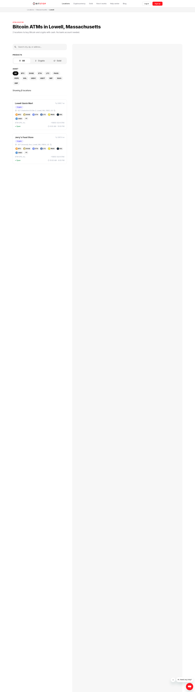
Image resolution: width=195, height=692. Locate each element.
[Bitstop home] (39, 3)
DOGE (31, 73)
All (23, 61)
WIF (50, 78)
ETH (40, 73)
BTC (22, 73)
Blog (124, 3)
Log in (146, 4)
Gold (91, 3)
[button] (40, 114)
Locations (66, 3)
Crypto (41, 61)
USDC (33, 78)
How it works (101, 3)
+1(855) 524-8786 (57, 123)
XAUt (59, 78)
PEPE (16, 78)
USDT (42, 78)
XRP (16, 83)
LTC (47, 73)
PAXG (56, 73)
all (15, 73)
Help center (114, 3)
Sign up (157, 4)
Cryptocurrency (79, 3)
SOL (25, 78)
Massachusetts (41, 10)
